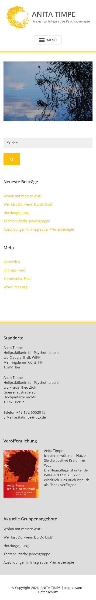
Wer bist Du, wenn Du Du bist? (27, 204)
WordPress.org (15, 286)
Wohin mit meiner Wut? (22, 196)
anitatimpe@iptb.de (30, 417)
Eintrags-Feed (14, 270)
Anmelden (11, 261)
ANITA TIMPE (51, 587)
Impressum (73, 587)
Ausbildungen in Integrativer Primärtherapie (38, 229)
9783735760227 (66, 475)
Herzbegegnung (16, 212)
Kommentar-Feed (17, 278)
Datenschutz (48, 592)
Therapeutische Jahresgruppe (26, 221)
